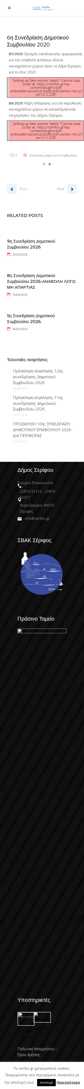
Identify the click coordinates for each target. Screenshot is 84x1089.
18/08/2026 (20, 389)
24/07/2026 (20, 415)
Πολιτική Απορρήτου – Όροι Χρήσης (37, 1051)
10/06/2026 (19, 295)
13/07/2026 (20, 442)
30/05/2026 (19, 329)
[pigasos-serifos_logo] (26, 1015)
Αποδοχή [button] (46, 1082)
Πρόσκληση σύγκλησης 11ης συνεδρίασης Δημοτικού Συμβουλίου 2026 (38, 403)
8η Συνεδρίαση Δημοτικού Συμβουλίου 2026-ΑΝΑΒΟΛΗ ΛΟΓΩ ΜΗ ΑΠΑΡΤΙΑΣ (41, 281)
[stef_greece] (42, 1019)
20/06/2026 (19, 254)
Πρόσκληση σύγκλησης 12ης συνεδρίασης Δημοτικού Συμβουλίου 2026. (38, 376)
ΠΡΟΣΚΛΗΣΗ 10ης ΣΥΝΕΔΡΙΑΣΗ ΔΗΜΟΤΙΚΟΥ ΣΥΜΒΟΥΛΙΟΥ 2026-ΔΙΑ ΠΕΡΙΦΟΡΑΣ (42, 429)
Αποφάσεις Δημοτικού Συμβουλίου (53, 155)
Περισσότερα (68, 1082)
